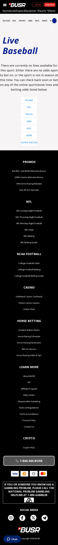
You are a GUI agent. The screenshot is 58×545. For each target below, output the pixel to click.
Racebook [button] (30, 11)
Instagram (12, 517)
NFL (14, 20)
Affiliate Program (29, 388)
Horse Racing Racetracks (29, 342)
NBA (30, 20)
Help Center (29, 395)
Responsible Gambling (29, 401)
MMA (44, 20)
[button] (6, 27)
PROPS (22, 20)
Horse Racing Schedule (29, 336)
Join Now (49, 5)
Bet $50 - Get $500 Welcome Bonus (29, 171)
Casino (20, 11)
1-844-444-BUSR (31, 461)
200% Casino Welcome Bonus (29, 177)
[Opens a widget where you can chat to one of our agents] (12, 539)
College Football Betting (29, 269)
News (52, 11)
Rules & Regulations (29, 407)
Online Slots (29, 309)
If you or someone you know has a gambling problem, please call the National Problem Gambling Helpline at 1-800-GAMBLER (29, 490)
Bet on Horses (29, 349)
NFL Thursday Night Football (29, 217)
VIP (29, 382)
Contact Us (29, 426)
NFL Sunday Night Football (29, 210)
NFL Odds (29, 229)
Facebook (23, 517)
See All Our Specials (29, 189)
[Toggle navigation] (5, 5)
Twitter (34, 517)
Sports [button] (42, 11)
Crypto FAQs (29, 447)
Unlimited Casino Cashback (29, 296)
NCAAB (6, 20)
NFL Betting (29, 236)
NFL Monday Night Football (29, 223)
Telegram (45, 517)
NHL (37, 20)
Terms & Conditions (29, 414)
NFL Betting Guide (29, 242)
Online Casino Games (29, 302)
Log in (38, 5)
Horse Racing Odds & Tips (29, 355)
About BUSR (29, 376)
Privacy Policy (29, 420)
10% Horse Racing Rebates (29, 183)
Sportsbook (9, 11)
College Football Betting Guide (29, 275)
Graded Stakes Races (29, 330)
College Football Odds (29, 263)
